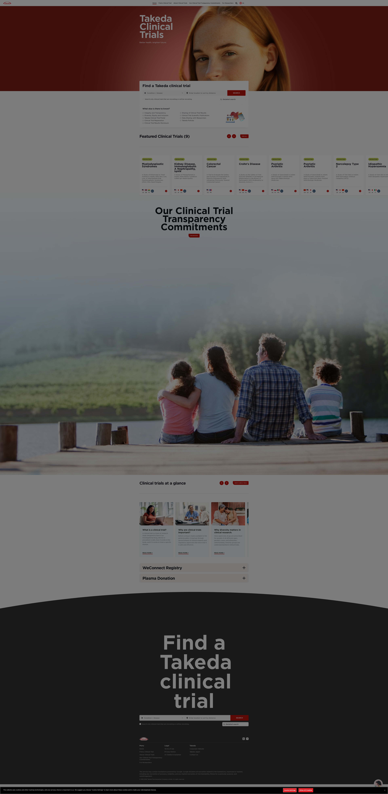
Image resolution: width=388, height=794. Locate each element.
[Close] (385, 790)
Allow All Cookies (305, 790)
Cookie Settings (289, 790)
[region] (194, 790)
